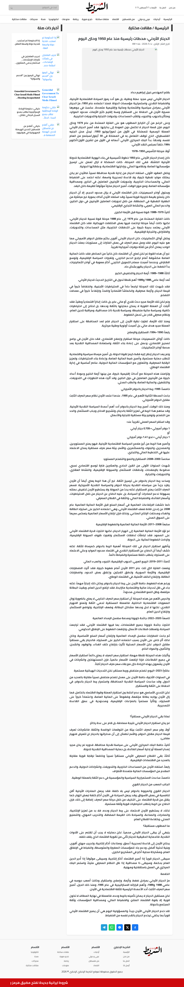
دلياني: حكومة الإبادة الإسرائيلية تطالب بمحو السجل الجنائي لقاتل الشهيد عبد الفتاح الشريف (28, 112)
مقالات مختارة (19, 19)
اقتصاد (115, 19)
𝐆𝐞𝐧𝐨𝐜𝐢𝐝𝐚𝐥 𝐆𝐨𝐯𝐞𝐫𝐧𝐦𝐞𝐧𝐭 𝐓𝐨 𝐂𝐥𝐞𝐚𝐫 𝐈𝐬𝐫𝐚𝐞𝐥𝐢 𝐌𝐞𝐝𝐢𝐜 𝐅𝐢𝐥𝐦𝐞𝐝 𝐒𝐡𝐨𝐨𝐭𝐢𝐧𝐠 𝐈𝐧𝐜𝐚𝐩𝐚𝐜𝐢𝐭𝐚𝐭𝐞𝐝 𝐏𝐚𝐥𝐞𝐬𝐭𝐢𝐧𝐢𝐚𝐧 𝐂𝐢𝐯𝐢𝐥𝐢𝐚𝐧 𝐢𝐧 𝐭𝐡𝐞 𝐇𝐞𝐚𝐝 (27, 94)
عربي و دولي (144, 19)
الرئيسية (167, 19)
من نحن (172, 7)
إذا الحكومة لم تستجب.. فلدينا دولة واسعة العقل (27, 42)
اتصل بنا (162, 7)
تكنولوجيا (54, 19)
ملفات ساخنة (102, 19)
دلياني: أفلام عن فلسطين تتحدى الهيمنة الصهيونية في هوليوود (27, 129)
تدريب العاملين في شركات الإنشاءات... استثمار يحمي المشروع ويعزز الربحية (28, 60)
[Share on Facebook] (135, 927)
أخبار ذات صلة (48, 27)
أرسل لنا (126, 965)
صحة (43, 19)
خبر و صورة (87, 19)
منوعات (66, 19)
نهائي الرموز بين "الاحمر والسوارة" (28, 77)
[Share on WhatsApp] (112, 927)
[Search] (11, 7)
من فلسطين (128, 19)
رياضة (76, 19)
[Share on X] (127, 927)
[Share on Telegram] (104, 927)
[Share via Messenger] (119, 927)
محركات (34, 19)
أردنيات (156, 19)
